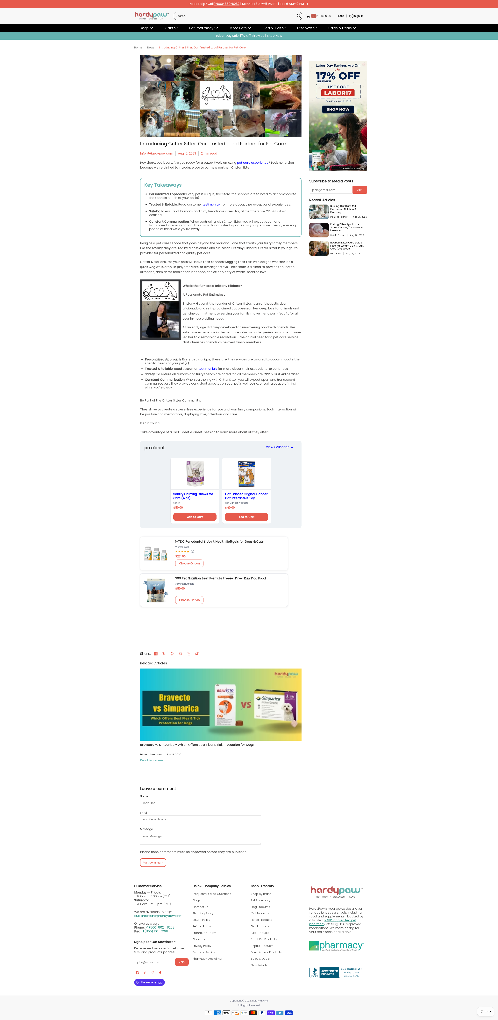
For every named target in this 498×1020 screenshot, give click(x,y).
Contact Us (200, 907)
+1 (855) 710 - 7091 (154, 931)
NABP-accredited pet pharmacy (332, 922)
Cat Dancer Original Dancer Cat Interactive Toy (246, 496)
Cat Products (260, 913)
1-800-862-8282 (226, 4)
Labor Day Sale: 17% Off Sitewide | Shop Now (249, 36)
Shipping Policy (203, 913)
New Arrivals (259, 965)
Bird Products (260, 933)
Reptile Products (262, 946)
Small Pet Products (264, 939)
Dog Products (260, 907)
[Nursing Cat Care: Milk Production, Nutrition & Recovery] (319, 212)
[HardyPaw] (151, 16)
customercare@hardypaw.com (158, 916)
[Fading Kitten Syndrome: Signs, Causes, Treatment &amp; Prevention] (319, 230)
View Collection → (279, 447)
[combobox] (235, 16)
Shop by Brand (261, 894)
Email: (144, 813)
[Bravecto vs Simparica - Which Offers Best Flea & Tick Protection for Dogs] (221, 705)
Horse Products (261, 920)
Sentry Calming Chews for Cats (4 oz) (193, 496)
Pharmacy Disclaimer (207, 959)
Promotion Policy (204, 933)
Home (138, 47)
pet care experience (252, 162)
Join (359, 190)
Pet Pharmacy (260, 900)
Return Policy (201, 920)
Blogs (196, 900)
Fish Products (260, 926)
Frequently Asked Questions (212, 894)
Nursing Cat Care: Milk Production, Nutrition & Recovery (343, 209)
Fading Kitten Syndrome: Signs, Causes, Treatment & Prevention (346, 227)
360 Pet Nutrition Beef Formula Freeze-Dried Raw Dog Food (220, 578)
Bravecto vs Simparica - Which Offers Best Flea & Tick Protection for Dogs (197, 745)
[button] (156, 654)
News (150, 47)
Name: (144, 796)
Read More (148, 760)
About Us (199, 939)
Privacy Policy (202, 946)
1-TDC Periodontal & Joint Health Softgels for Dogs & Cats (219, 541)
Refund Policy (202, 926)
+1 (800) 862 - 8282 (159, 927)
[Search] (299, 16)
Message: (146, 829)
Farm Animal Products (266, 952)
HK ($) (340, 16)
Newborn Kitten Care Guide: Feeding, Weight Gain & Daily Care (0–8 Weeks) (347, 245)
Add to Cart (195, 517)
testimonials (212, 204)
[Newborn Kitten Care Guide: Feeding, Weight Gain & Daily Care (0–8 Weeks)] (319, 248)
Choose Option (189, 563)
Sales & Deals (260, 959)
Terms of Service (204, 952)
